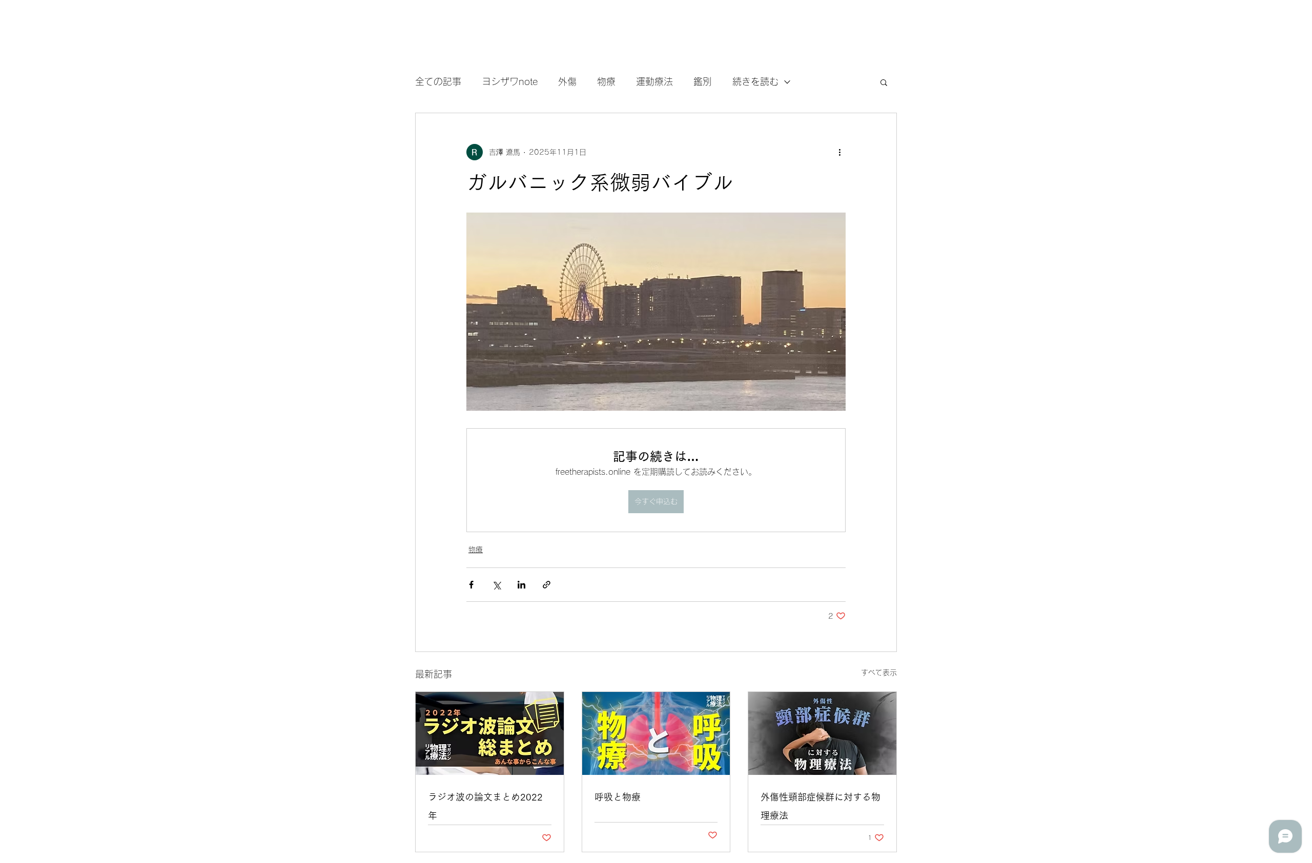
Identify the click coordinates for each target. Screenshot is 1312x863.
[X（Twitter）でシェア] (496, 585)
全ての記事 (438, 81)
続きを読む (755, 81)
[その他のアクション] (839, 152)
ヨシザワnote (510, 81)
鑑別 (702, 81)
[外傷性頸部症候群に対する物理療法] (822, 733)
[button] (884, 82)
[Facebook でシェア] (471, 585)
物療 (606, 81)
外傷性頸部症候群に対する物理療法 (820, 806)
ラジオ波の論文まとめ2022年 (485, 806)
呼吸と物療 (617, 797)
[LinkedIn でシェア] (521, 585)
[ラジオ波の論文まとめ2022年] (490, 733)
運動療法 (654, 81)
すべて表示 (879, 672)
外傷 (567, 81)
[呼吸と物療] (656, 733)
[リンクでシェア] (546, 585)
